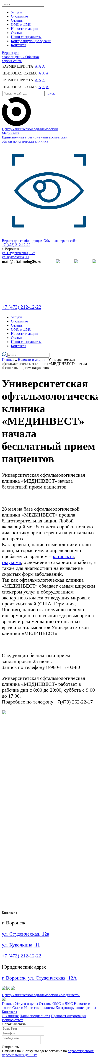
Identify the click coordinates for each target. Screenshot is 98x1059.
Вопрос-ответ (12, 1020)
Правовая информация (68, 1016)
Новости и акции (31, 359)
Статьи (17, 1008)
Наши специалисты (39, 1008)
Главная (8, 359)
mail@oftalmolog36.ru (21, 261)
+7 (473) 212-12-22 (21, 956)
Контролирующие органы (76, 1008)
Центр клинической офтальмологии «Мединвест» (41, 995)
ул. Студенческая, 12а (18, 253)
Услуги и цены (26, 1003)
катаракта (63, 556)
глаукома (11, 562)
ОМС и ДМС (62, 1003)
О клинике (10, 1016)
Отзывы (45, 1003)
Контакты (9, 1012)
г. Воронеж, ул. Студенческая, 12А (39, 978)
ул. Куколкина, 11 (15, 257)
